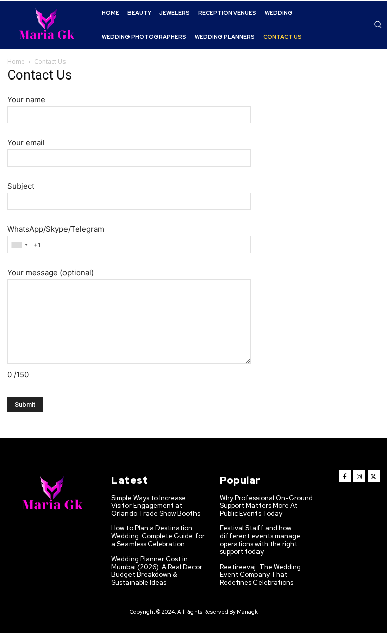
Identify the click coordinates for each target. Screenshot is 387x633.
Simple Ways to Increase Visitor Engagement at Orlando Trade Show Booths (155, 506)
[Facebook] (345, 476)
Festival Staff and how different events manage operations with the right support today (260, 540)
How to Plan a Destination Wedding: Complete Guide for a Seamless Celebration (158, 536)
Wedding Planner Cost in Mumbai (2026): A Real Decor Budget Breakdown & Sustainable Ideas (156, 571)
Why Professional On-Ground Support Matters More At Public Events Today (266, 506)
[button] (378, 24)
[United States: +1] (19, 244)
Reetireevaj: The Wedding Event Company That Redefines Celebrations (260, 575)
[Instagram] (359, 476)
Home (16, 61)
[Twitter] (374, 476)
